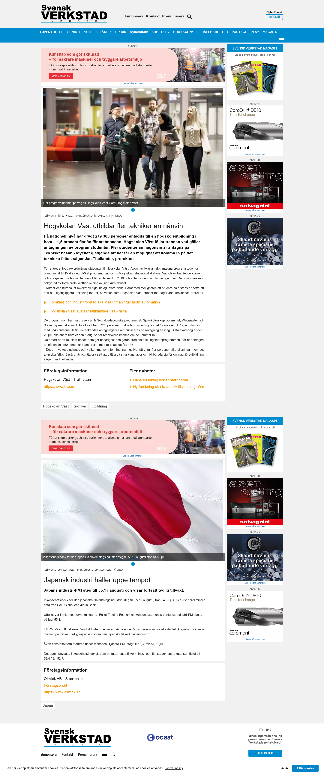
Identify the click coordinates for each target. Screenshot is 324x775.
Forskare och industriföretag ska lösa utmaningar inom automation (105, 302)
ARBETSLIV (161, 32)
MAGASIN (270, 32)
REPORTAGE (237, 32)
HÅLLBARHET (213, 32)
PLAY (255, 32)
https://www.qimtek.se (62, 692)
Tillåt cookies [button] (305, 768)
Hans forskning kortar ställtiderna (160, 380)
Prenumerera (173, 16)
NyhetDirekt (139, 32)
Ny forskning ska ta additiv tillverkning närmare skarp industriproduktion (171, 387)
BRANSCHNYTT (185, 32)
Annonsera (133, 16)
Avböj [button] (285, 768)
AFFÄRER (103, 32)
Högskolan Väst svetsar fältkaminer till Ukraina (88, 311)
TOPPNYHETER (52, 32)
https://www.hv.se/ (59, 386)
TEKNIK (120, 32)
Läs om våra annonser (133, 83)
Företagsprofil (55, 685)
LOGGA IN (274, 17)
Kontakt (153, 16)
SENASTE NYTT (79, 32)
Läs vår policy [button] (174, 768)
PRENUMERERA (265, 753)
